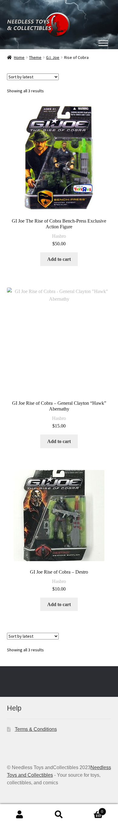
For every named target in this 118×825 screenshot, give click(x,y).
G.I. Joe (52, 57)
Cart (91, 810)
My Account (19, 814)
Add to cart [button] (59, 259)
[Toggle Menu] (103, 43)
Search (59, 814)
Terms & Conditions (36, 729)
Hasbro (59, 236)
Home (19, 57)
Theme (35, 57)
